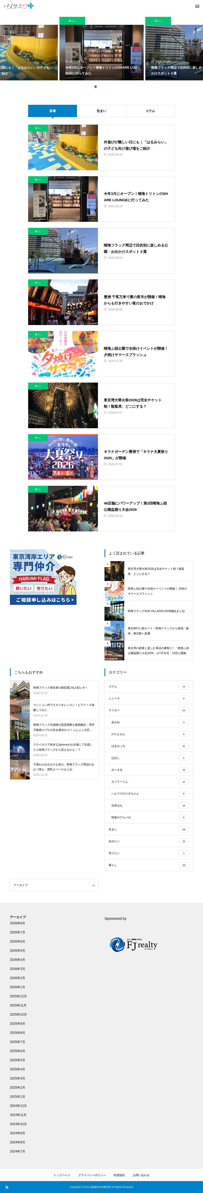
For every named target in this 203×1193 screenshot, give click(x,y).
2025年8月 (17, 1032)
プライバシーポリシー (92, 1175)
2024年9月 (17, 1133)
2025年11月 (18, 1005)
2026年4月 (17, 959)
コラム (150, 111)
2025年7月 (17, 1042)
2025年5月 (17, 1060)
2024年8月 (17, 1142)
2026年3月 (17, 969)
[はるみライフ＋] (19, 6)
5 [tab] (107, 87)
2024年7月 (17, 1151)
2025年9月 (17, 1023)
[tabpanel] (101, 48)
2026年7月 (17, 932)
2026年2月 (17, 978)
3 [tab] (99, 87)
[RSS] (7, 1187)
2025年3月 (17, 1078)
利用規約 (119, 1175)
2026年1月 (17, 987)
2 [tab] (95, 87)
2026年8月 (17, 923)
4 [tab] (103, 87)
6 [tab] (111, 87)
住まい (101, 111)
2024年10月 (18, 1124)
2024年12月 (18, 1105)
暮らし (72, 20)
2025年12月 (18, 996)
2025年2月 (17, 1087)
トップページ (62, 1175)
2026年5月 (17, 950)
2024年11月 (18, 1115)
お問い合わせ (141, 1175)
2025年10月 (18, 1014)
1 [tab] (91, 87)
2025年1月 (17, 1096)
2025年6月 (17, 1051)
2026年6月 (17, 941)
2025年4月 (17, 1069)
